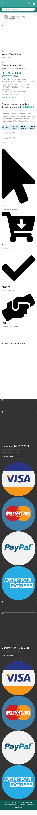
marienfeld (6, 89)
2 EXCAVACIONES (23, 85)
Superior (5, 94)
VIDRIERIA (30, 82)
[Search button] (33, 9)
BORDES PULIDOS (22, 87)
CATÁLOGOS (15, 79)
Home (6, 15)
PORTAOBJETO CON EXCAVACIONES (15, 92)
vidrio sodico (13, 94)
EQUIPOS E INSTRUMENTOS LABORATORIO (14, 18)
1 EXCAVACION (11, 85)
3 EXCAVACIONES (8, 87)
